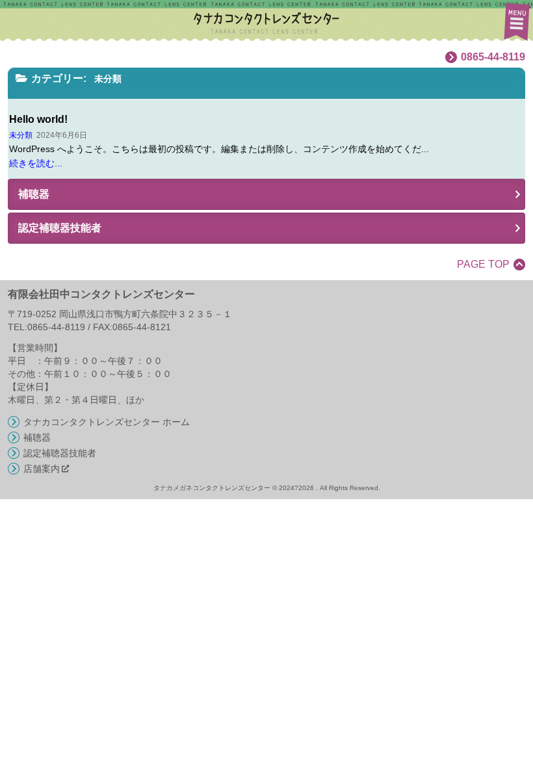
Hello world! (38, 119)
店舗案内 (41, 468)
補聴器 (37, 437)
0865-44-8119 (493, 56)
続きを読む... (35, 163)
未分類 (20, 135)
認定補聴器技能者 (59, 453)
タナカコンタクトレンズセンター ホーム (106, 422)
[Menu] (516, 21)
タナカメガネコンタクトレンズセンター (249, 21)
